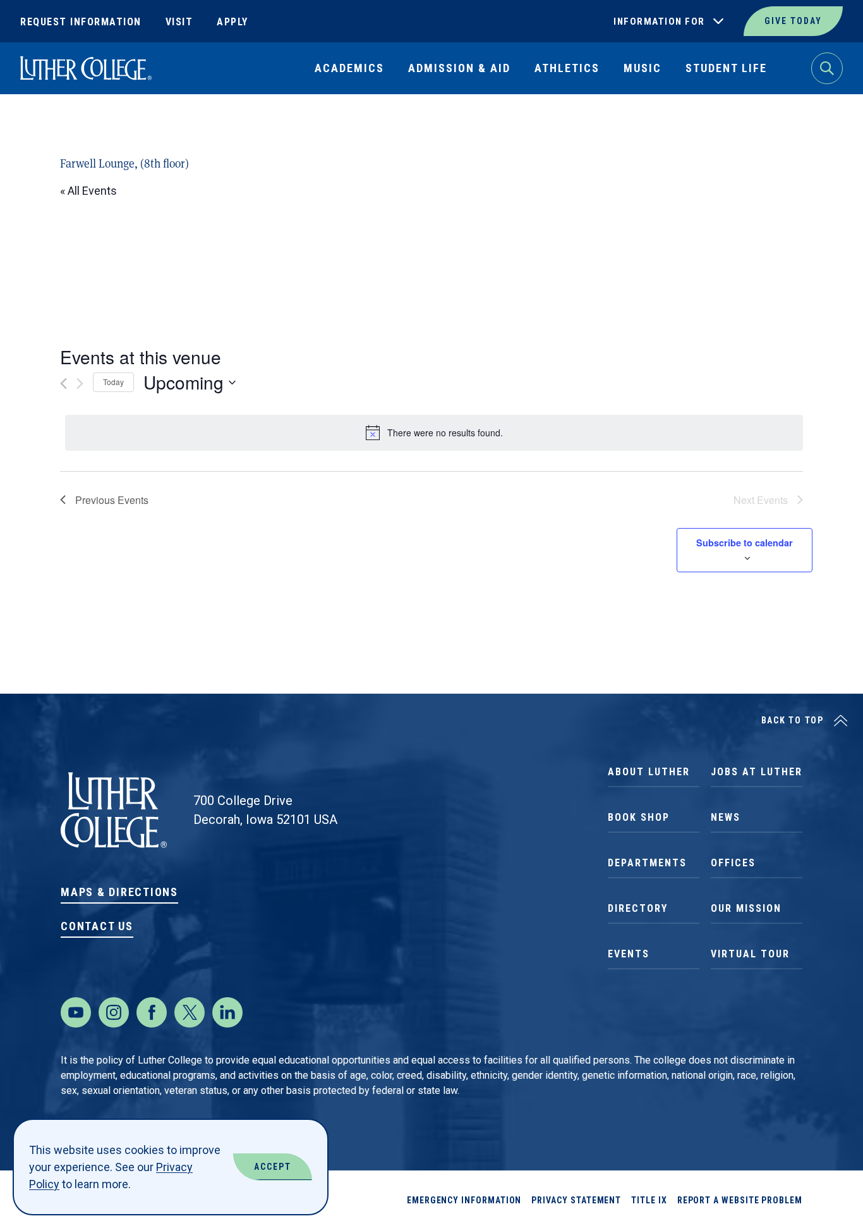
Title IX (649, 1200)
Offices (733, 863)
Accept (272, 1167)
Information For (659, 21)
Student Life (726, 68)
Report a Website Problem (739, 1200)
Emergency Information (464, 1200)
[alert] (434, 432)
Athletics (567, 68)
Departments (647, 863)
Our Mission (746, 908)
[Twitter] (189, 1012)
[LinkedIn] (227, 1012)
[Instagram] (114, 1012)
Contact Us (97, 926)
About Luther (649, 772)
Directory (638, 908)
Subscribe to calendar (744, 542)
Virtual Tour (750, 954)
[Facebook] (151, 1012)
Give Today (793, 21)
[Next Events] (79, 384)
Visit (179, 22)
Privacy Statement (576, 1200)
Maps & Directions (119, 892)
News (725, 817)
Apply (232, 22)
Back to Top (792, 720)
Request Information (81, 22)
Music (642, 68)
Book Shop (639, 817)
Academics (349, 68)
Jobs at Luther (756, 772)
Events (628, 954)
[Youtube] (76, 1012)
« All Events (88, 190)
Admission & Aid (459, 68)
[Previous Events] (63, 384)
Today (113, 381)
